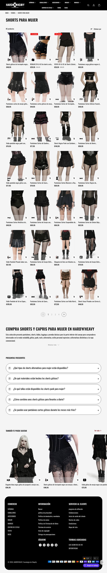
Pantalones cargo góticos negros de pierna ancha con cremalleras (89, 64)
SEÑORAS (11, 509)
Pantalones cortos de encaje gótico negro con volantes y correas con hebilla (17, 104)
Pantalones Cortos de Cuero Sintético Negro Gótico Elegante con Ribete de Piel (41, 301)
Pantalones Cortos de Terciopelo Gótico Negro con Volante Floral (64, 104)
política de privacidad (45, 512)
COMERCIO (12, 504)
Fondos (13, 13)
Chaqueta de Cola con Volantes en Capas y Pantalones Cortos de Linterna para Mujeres (64, 262)
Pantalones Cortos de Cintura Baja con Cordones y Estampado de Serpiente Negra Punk (88, 222)
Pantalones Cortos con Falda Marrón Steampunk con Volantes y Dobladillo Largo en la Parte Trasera (65, 301)
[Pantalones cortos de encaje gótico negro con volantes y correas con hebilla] (17, 87)
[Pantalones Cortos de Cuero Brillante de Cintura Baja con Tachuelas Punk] (41, 166)
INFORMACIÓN (44, 504)
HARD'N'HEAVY (18, 562)
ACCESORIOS (12, 516)
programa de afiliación (76, 509)
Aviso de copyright (44, 530)
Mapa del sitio (73, 527)
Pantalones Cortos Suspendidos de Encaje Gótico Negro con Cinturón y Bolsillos (65, 222)
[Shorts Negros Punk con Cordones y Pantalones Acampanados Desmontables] (65, 127)
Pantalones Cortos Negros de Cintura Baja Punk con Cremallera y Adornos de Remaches (89, 183)
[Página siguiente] (64, 314)
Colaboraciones (73, 512)
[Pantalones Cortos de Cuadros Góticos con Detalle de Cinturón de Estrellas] (41, 127)
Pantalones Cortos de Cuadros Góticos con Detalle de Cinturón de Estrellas (41, 143)
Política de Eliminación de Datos (48, 523)
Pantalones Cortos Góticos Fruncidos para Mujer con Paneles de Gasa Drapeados (89, 104)
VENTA (10, 530)
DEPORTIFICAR (73, 548)
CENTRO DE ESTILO (13, 527)
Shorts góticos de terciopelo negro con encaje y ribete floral (16, 64)
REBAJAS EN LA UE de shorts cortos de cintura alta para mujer (41, 64)
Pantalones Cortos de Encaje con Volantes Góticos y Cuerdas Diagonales (40, 222)
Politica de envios (43, 520)
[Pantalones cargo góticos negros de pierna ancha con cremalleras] (89, 47)
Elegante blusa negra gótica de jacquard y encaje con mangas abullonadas (22, 484)
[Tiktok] (52, 545)
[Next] (98, 459)
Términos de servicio (44, 527)
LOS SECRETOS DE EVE (76, 545)
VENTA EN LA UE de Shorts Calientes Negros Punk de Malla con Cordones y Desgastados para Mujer (65, 64)
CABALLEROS (12, 512)
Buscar (40, 509)
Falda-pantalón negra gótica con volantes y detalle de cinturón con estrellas (16, 183)
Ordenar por (97, 29)
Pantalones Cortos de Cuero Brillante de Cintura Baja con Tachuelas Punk (39, 183)
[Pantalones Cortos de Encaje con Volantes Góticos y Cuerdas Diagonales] (41, 205)
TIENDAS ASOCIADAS (77, 539)
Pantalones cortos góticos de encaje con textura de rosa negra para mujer (41, 104)
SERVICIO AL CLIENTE (78, 504)
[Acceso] (94, 5)
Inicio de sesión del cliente (77, 516)
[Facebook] (40, 545)
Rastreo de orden (74, 520)
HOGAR (10, 520)
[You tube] (56, 545)
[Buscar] (88, 5)
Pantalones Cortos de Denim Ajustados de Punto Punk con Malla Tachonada (89, 143)
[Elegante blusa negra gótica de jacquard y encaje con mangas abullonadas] (24, 459)
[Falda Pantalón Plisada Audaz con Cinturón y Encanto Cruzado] (17, 245)
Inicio (7, 13)
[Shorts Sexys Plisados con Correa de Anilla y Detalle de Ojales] (89, 284)
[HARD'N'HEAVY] (15, 5)
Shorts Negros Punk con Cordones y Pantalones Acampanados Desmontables (65, 143)
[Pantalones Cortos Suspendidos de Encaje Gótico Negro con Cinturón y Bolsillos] (65, 205)
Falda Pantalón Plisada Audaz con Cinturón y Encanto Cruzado (16, 262)
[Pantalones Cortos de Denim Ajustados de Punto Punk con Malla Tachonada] (89, 127)
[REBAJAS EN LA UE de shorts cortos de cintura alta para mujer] (41, 47)
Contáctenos (72, 523)
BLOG (9, 534)
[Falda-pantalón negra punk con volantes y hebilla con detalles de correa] (17, 127)
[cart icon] (99, 5)
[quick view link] (26, 60)
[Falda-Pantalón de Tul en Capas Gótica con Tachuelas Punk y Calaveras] (17, 284)
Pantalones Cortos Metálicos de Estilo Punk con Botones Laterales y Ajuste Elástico (17, 222)
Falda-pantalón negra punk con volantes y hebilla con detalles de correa (16, 143)
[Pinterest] (48, 545)
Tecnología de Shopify (30, 562)
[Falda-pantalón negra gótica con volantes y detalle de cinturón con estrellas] (17, 166)
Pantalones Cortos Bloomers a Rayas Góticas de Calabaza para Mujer (65, 183)
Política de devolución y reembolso (49, 516)
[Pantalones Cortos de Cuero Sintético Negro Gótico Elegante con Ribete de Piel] (41, 284)
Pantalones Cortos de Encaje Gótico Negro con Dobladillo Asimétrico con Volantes (41, 262)
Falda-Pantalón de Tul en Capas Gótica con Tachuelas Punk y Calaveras (15, 301)
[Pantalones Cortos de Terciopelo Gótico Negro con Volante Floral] (65, 87)
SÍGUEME (42, 539)
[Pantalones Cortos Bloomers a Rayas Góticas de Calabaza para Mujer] (65, 166)
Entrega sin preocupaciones (46, 534)
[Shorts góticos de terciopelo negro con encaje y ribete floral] (17, 47)
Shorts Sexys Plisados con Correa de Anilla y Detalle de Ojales (89, 301)
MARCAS (10, 523)
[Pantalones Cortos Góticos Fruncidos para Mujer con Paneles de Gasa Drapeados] (89, 87)
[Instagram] (44, 545)
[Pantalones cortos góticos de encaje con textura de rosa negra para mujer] (41, 87)
